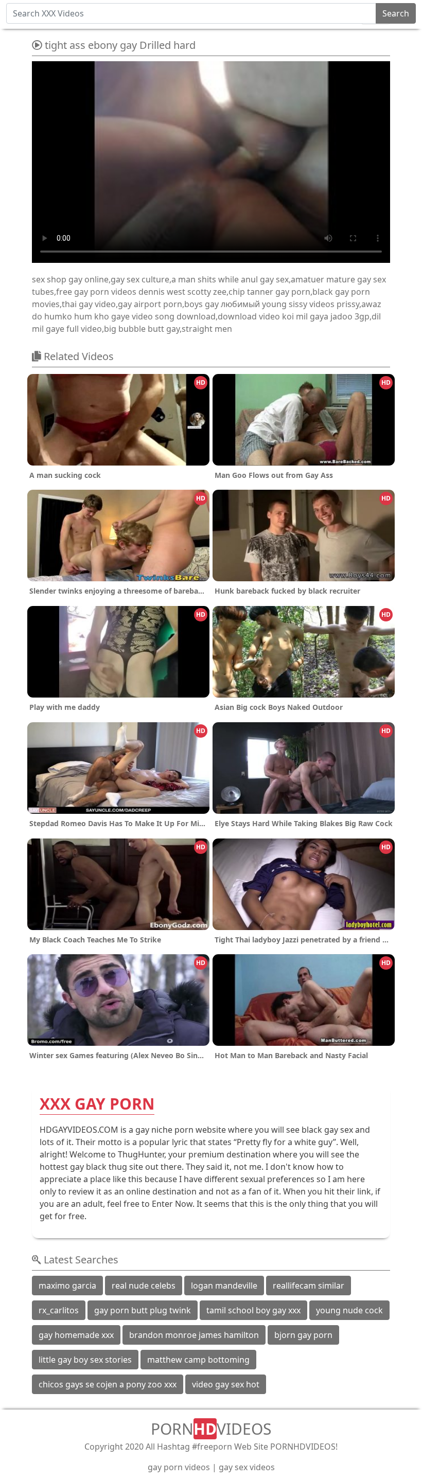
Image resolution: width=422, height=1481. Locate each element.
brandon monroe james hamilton (194, 1335)
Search (395, 13)
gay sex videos (247, 1467)
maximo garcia (67, 1285)
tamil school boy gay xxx (253, 1310)
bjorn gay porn (303, 1335)
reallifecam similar (308, 1285)
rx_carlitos (59, 1310)
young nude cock (349, 1310)
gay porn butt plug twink (142, 1310)
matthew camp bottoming (198, 1359)
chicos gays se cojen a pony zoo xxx (108, 1384)
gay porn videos (179, 1467)
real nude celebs (143, 1285)
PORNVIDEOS (211, 1428)
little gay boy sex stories (85, 1359)
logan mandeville (224, 1285)
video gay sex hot (225, 1384)
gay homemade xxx (76, 1335)
